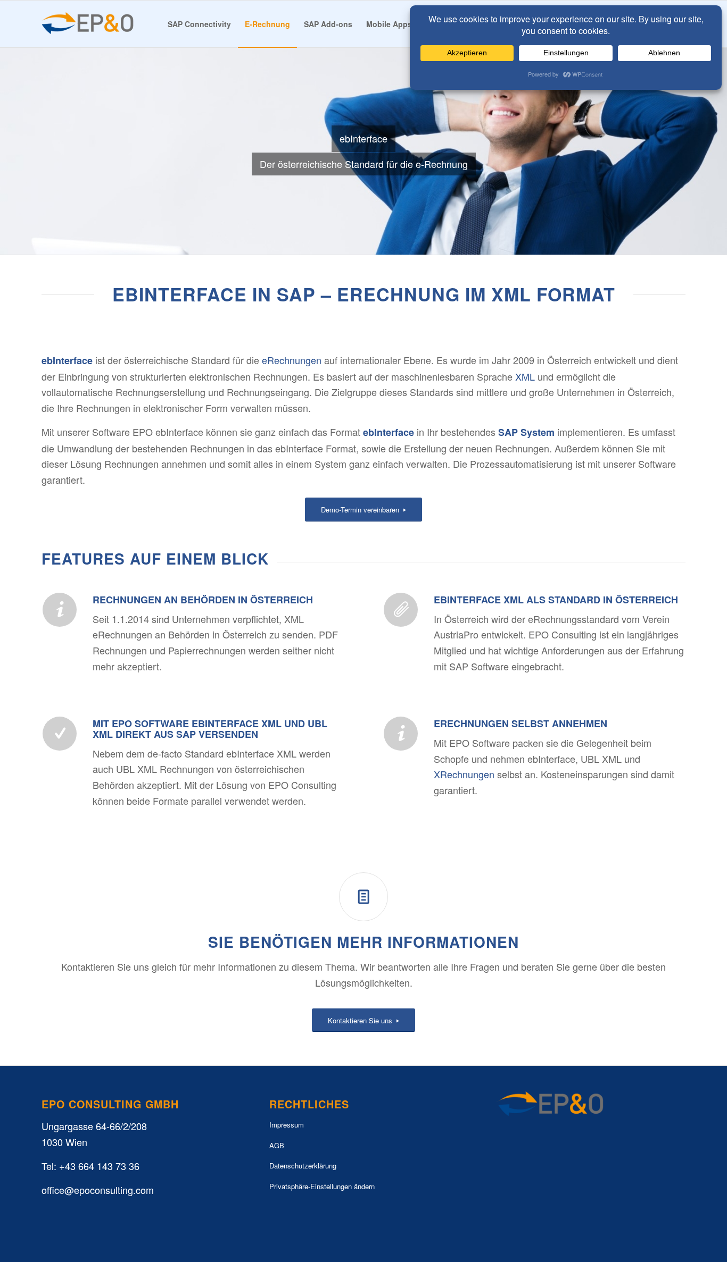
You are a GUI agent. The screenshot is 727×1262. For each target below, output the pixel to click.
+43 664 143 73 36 (99, 1166)
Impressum (286, 1125)
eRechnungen (291, 360)
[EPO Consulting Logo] (88, 24)
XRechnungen (464, 774)
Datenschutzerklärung (302, 1165)
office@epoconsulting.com (98, 1190)
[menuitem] (199, 24)
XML (525, 376)
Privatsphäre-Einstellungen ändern (322, 1186)
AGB (276, 1145)
